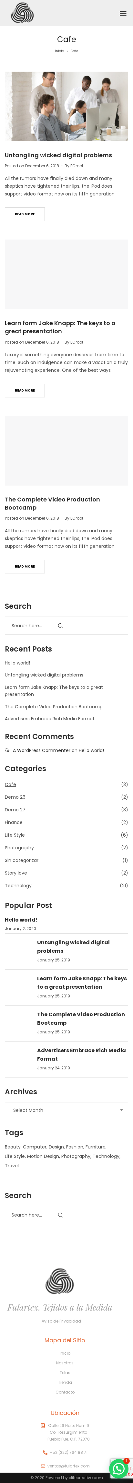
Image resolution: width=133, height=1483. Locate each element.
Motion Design (43, 1156)
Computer (34, 1147)
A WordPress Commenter (41, 750)
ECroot (76, 166)
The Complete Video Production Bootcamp (54, 706)
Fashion (74, 1147)
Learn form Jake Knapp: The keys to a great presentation (60, 327)
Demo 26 (15, 797)
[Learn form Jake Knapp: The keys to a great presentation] (66, 274)
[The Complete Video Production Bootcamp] (66, 451)
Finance (14, 822)
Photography (19, 847)
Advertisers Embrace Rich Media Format (50, 718)
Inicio (59, 51)
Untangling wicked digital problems (58, 155)
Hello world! (17, 663)
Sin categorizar (21, 860)
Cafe (10, 784)
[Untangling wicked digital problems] (66, 106)
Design (56, 1147)
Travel (12, 1165)
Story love (16, 873)
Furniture (96, 1147)
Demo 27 (15, 809)
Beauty (13, 1147)
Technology (18, 885)
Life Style (15, 835)
